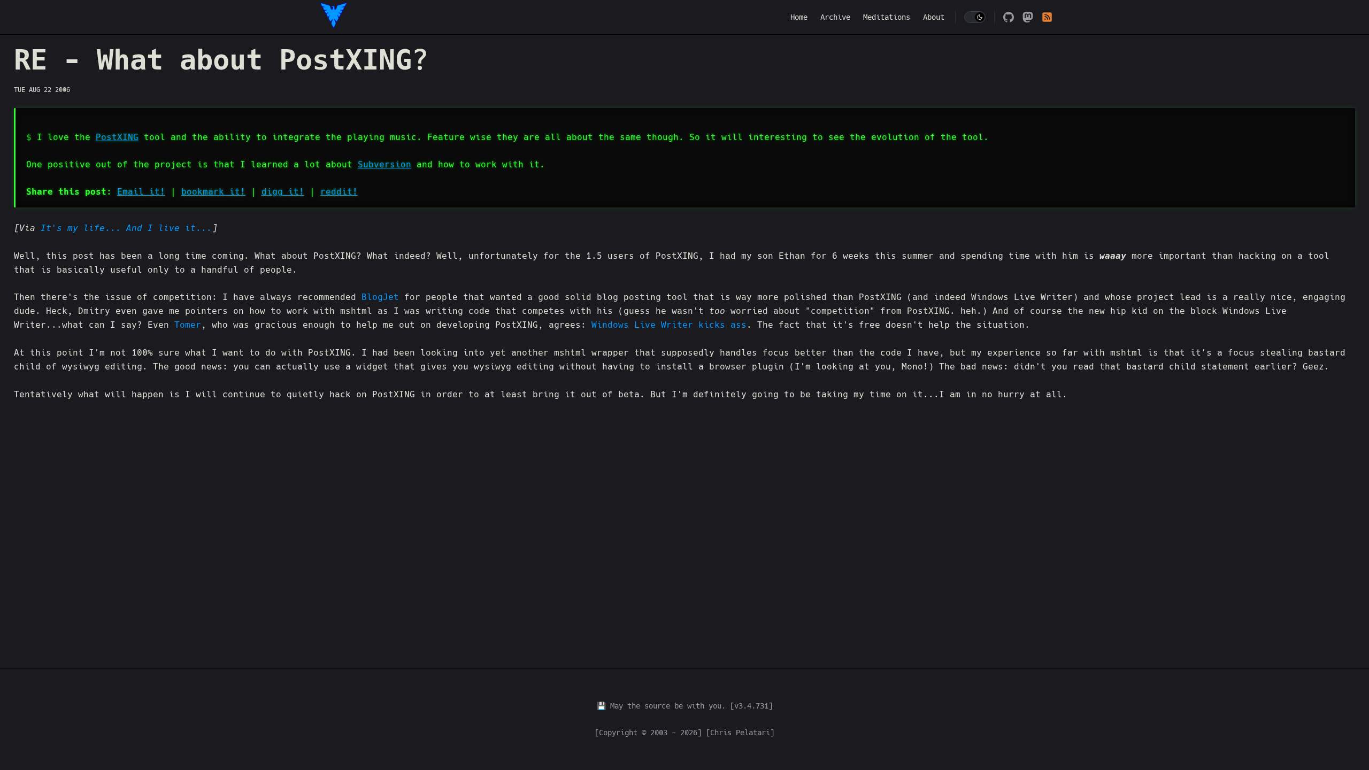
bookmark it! (213, 192)
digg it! (283, 192)
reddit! (339, 192)
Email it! (141, 192)
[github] (1008, 17)
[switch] (975, 17)
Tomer (187, 325)
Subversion (384, 164)
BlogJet (380, 297)
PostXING (117, 137)
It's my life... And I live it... (126, 228)
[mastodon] (1027, 17)
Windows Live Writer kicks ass (669, 325)
